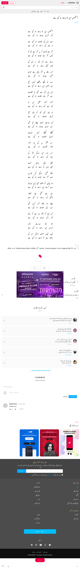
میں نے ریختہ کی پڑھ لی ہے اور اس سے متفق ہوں (46, 475)
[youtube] (40, 544)
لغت (41, 11)
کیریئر (39, 499)
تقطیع (77, 495)
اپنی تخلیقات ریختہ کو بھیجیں (72, 503)
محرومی (44, 268)
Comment (73, 396)
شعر (44, 11)
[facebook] (49, 544)
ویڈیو (38, 11)
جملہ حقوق (33, 552)
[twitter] (45, 544)
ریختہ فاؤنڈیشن (37, 487)
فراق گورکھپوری (76, 22)
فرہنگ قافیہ (76, 491)
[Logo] (71, 3)
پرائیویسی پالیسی (50, 475)
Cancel (65, 396)
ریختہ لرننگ (76, 519)
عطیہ (77, 487)
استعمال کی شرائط (39, 552)
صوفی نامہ (76, 514)
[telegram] (31, 544)
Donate (12, 3)
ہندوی (38, 514)
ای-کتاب (33, 11)
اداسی (35, 268)
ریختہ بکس (38, 523)
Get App (5, 3)
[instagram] (36, 544)
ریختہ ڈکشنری (37, 519)
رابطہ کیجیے (38, 495)
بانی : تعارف (37, 491)
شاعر (48, 11)
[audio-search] (3, 7)
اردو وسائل (76, 499)
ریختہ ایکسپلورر (37, 503)
